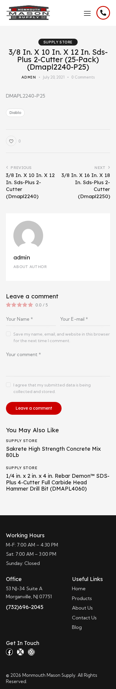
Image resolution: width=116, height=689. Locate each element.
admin (21, 257)
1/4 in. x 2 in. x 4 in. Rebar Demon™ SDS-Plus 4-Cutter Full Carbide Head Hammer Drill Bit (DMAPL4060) (57, 482)
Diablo (15, 112)
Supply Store (58, 42)
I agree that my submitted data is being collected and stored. (52, 388)
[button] (87, 12)
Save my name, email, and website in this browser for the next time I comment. (61, 337)
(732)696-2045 (24, 607)
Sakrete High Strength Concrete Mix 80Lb (53, 452)
